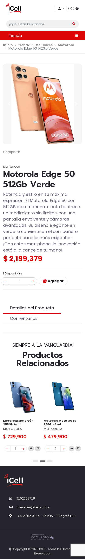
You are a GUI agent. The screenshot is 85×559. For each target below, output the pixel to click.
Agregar (55, 281)
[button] (42, 24)
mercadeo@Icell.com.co (33, 507)
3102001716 (25, 498)
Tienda (15, 35)
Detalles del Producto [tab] (32, 308)
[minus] (7, 448)
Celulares (44, 45)
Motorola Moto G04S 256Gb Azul (60, 422)
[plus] (23, 448)
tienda (24, 45)
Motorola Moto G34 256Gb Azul (18, 422)
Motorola (66, 45)
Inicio (8, 45)
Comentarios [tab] (24, 318)
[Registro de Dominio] (42, 536)
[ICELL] (13, 8)
